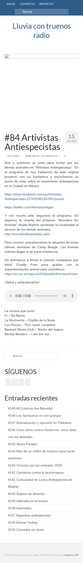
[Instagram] (21, 382)
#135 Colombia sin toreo (26, 530)
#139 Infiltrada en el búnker (28, 501)
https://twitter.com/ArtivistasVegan (29, 207)
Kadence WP (71, 555)
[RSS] (27, 382)
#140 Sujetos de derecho (26, 494)
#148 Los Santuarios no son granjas (34, 415)
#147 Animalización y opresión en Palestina (39, 423)
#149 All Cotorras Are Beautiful (30, 408)
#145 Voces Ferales (22, 444)
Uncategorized (49, 155)
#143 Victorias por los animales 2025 (35, 465)
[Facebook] (8, 382)
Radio (15, 155)
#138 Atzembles (19, 508)
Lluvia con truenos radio (41, 30)
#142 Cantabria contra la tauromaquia (36, 472)
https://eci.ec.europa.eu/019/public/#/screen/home (41, 274)
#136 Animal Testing (22, 522)
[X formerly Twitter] (15, 382)
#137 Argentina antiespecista (29, 515)
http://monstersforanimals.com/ (27, 234)
